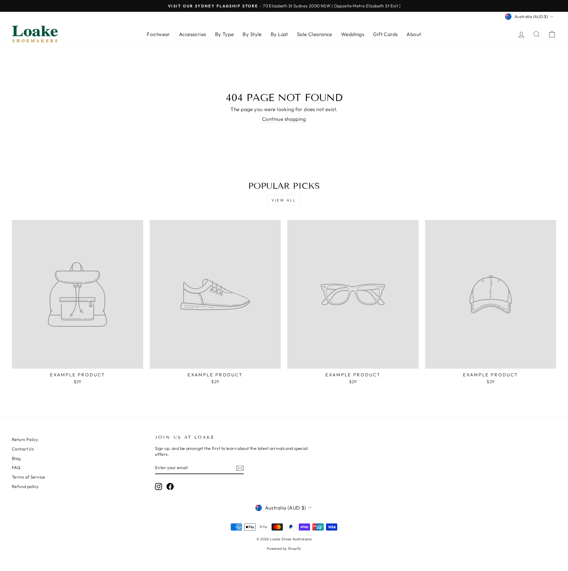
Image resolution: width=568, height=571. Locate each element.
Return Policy (25, 439)
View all (284, 200)
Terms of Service (28, 477)
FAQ (16, 467)
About (413, 34)
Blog (16, 458)
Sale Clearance (314, 34)
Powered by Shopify (284, 548)
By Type (224, 34)
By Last (279, 34)
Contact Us (23, 449)
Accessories (192, 34)
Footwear (158, 34)
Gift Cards (385, 34)
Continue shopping (284, 119)
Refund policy (25, 486)
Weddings (352, 34)
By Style (252, 34)
